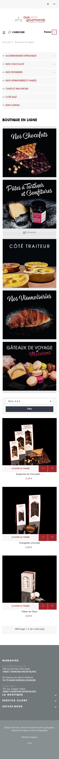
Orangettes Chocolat (29, 543)
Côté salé (11, 97)
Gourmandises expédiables (21, 56)
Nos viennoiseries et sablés (21, 81)
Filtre (29, 409)
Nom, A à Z (30, 401)
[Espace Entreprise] (48, 4)
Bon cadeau (13, 105)
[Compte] (55, 4)
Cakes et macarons (17, 89)
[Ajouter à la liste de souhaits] (52, 468)
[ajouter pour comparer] (43, 468)
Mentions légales (29, 737)
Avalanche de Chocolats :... (29, 474)
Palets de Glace (29, 611)
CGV (30, 743)
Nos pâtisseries (14, 72)
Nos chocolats (15, 64)
